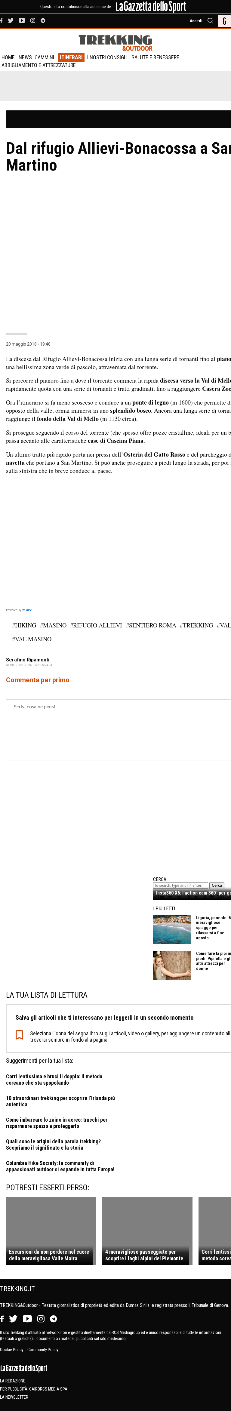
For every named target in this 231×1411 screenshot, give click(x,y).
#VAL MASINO (31, 639)
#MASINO (53, 625)
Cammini (44, 57)
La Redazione (12, 1381)
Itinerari (71, 57)
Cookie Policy (12, 1349)
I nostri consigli (107, 57)
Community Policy (42, 1349)
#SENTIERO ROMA (151, 625)
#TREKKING (196, 625)
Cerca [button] (217, 885)
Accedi (196, 20)
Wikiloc (27, 610)
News (25, 57)
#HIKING (24, 625)
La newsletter (14, 1397)
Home (8, 57)
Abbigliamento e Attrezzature (39, 65)
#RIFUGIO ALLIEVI (96, 625)
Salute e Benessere (155, 57)
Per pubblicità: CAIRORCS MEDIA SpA (33, 1389)
